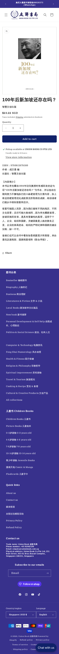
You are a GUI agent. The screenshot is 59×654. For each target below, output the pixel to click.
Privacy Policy (14, 520)
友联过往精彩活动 (15, 514)
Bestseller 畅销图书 (16, 280)
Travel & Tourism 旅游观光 (20, 379)
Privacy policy (42, 640)
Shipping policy (20, 649)
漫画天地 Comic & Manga (19, 467)
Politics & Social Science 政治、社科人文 (28, 332)
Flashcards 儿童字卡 (17, 474)
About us (11, 493)
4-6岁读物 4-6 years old (18, 439)
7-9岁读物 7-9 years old (18, 446)
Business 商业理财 (16, 294)
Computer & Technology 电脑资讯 (24, 345)
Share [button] (8, 253)
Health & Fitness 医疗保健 (20, 359)
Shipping (19, 117)
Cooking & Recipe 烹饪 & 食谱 (22, 386)
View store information (19, 157)
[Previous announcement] (5, 4)
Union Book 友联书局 (27, 636)
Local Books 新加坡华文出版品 (22, 308)
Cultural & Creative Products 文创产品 (27, 393)
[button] (6, 15)
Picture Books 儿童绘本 (18, 426)
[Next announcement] (53, 4)
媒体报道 (10, 507)
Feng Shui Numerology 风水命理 (23, 352)
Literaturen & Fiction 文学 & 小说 (24, 301)
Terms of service (20, 645)
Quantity (6, 122)
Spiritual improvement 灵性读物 (24, 372)
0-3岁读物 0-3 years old (19, 433)
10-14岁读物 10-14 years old (21, 453)
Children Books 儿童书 (18, 419)
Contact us (12, 500)
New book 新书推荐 (16, 314)
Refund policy (26, 640)
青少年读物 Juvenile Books (20, 460)
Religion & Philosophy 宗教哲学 (23, 366)
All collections (14, 400)
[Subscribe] (47, 573)
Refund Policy (14, 527)
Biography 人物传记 (16, 287)
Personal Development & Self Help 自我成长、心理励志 (29, 323)
